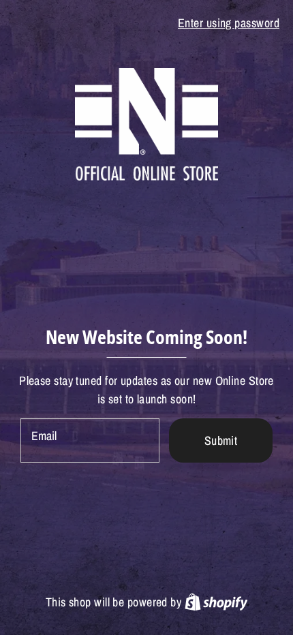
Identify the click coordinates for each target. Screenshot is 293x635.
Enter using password (228, 22)
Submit (221, 440)
